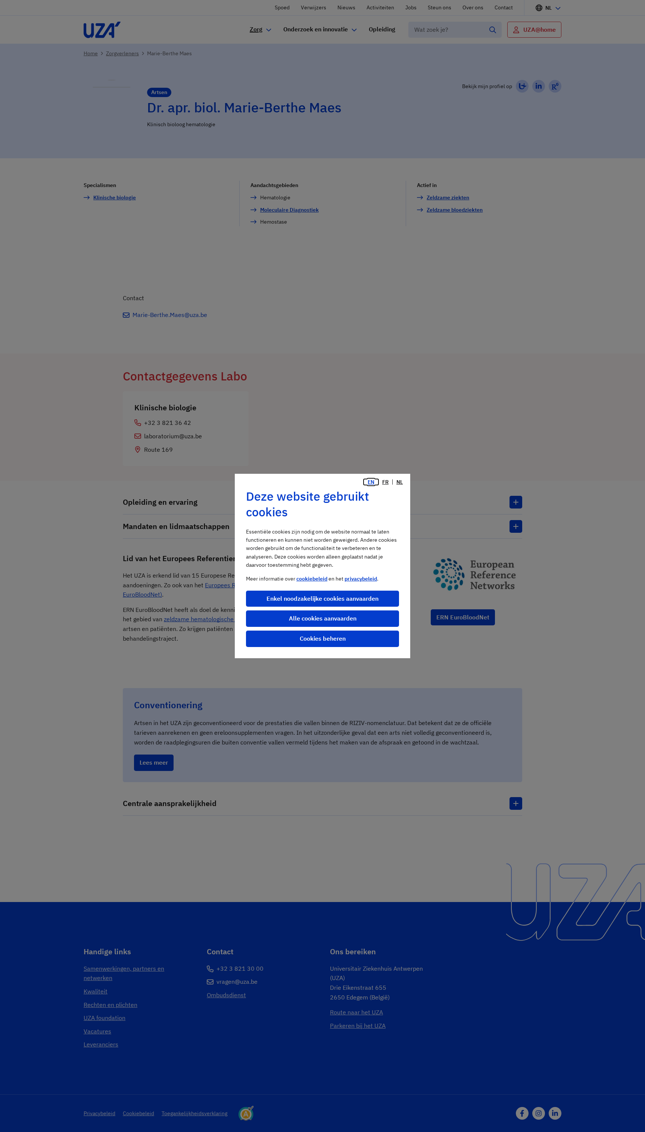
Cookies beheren (323, 638)
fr (385, 482)
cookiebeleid (311, 578)
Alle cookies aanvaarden (322, 618)
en (371, 482)
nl (399, 482)
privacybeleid (361, 578)
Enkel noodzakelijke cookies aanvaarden (322, 598)
